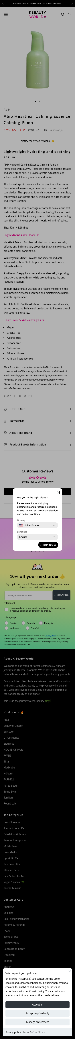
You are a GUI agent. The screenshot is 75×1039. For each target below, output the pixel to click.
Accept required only (37, 1013)
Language (22, 531)
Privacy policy (13, 1032)
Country (21, 520)
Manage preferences (37, 1021)
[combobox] (29, 525)
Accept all (37, 1004)
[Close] (69, 971)
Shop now (48, 544)
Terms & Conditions (34, 1032)
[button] (58, 492)
